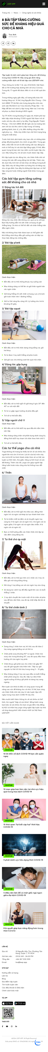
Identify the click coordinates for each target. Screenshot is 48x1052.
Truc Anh (12, 34)
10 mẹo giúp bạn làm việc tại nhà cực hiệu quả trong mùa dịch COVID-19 (23, 790)
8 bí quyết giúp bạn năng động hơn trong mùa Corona (23, 929)
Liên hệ (5, 976)
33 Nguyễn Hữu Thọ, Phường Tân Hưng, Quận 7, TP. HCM (29, 952)
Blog (4, 979)
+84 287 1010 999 (23, 959)
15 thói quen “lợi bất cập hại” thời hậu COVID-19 (21, 825)
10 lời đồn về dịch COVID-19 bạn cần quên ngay (23, 754)
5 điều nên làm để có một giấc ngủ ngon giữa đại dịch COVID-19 (22, 894)
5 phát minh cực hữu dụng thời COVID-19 (23, 860)
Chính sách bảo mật (10, 990)
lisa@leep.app (21, 962)
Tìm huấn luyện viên (10, 984)
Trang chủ (6, 13)
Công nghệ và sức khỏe (31, 13)
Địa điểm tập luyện (9, 982)
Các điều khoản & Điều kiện (13, 988)
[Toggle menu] (44, 4)
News (16, 13)
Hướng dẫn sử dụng (10, 973)
